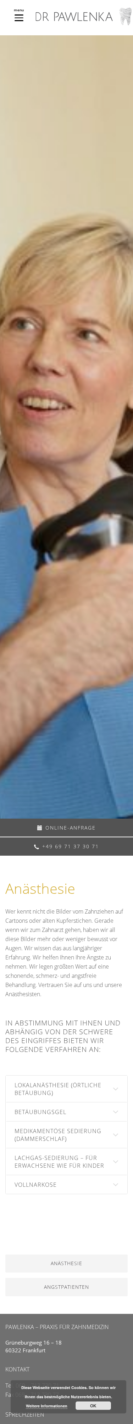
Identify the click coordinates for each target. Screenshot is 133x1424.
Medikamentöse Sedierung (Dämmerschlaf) (58, 1135)
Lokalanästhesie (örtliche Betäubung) (58, 1089)
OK (93, 1405)
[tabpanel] (66, 427)
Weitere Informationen (46, 1405)
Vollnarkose (36, 1185)
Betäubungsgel (40, 1112)
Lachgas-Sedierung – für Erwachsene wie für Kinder (59, 1161)
